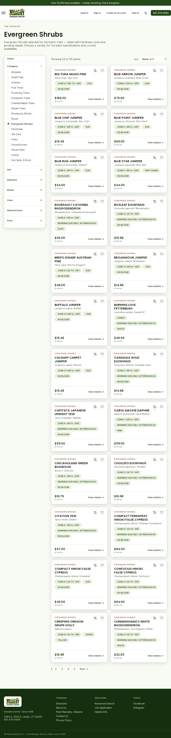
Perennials (17, 129)
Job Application (103, 707)
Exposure (12, 179)
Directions (61, 703)
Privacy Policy (64, 720)
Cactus (15, 155)
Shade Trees (18, 108)
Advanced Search (105, 703)
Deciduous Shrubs (21, 113)
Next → (84, 669)
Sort (136, 59)
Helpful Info (101, 711)
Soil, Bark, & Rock (21, 160)
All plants (16, 72)
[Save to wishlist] (102, 70)
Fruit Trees (17, 87)
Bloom (10, 190)
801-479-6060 (161, 13)
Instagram (138, 707)
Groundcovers (19, 144)
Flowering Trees (20, 92)
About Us (61, 707)
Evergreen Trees (20, 98)
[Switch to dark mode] (146, 13)
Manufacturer (14, 210)
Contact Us (62, 716)
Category (12, 66)
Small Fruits (17, 77)
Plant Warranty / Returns (69, 711)
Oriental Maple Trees (23, 103)
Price (10, 220)
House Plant (18, 149)
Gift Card (16, 134)
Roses (14, 118)
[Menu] (3, 12)
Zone (10, 200)
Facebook (139, 703)
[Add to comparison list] (95, 70)
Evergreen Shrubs (22, 123)
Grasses (15, 82)
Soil (9, 169)
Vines (14, 139)
